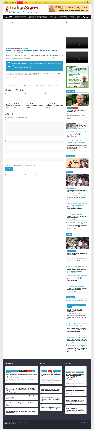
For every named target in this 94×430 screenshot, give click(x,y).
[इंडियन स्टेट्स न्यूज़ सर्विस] (6, 17)
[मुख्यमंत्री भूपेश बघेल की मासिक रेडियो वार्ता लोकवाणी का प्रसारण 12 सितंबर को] (77, 131)
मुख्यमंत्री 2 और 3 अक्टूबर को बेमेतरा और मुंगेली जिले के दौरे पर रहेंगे (76, 110)
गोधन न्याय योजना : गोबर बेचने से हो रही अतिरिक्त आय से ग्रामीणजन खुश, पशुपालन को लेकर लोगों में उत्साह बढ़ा (77, 350)
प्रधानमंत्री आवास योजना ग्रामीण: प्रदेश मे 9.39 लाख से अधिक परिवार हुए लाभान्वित (21, 403)
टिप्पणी (6, 120)
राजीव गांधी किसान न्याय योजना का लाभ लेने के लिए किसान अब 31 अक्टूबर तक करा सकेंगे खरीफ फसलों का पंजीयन (77, 310)
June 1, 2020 (32, 67)
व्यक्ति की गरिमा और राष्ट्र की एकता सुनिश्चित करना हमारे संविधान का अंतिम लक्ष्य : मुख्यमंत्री (34, 105)
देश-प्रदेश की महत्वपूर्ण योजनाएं (38, 17)
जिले (10, 17)
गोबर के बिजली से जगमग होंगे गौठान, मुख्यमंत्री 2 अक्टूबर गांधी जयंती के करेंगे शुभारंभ (81, 125)
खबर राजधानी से (9, 48)
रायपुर (21, 48)
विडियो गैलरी (63, 17)
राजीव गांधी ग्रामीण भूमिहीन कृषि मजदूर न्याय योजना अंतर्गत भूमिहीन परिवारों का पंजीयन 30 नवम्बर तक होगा (77, 339)
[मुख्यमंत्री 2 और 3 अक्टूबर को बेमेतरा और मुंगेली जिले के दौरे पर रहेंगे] (77, 94)
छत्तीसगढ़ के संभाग (20, 17)
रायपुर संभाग (25, 48)
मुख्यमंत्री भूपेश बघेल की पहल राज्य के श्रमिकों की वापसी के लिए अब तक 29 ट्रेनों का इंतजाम (54, 105)
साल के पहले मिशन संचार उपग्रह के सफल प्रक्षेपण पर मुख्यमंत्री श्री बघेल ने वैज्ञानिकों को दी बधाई (21, 412)
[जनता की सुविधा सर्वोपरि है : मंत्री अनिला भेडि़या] (14, 395)
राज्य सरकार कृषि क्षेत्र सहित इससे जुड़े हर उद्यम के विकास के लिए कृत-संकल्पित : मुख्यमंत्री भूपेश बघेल (50, 374)
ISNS (15, 52)
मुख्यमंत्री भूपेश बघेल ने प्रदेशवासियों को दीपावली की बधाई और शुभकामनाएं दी (13, 104)
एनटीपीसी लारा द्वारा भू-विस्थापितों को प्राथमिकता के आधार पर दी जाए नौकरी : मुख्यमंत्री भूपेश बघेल (51, 408)
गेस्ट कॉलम (69, 188)
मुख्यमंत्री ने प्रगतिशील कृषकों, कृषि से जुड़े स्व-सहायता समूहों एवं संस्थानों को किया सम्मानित (50, 390)
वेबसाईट (6, 157)
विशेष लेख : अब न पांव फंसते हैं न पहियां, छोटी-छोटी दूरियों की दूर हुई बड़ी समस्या (76, 217)
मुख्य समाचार (16, 48)
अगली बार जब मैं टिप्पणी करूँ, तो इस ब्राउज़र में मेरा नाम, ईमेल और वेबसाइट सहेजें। (21, 165)
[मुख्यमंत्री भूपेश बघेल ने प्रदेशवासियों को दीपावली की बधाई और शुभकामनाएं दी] (14, 93)
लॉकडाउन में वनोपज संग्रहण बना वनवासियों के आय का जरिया (46, 85)
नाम (6, 140)
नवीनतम (73, 372)
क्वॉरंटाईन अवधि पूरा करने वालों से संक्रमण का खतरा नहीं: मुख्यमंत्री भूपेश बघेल (19, 85)
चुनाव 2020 (53, 17)
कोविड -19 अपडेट (75, 17)
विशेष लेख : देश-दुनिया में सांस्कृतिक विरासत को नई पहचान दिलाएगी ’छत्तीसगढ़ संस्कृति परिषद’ (76, 207)
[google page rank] (10, 423)
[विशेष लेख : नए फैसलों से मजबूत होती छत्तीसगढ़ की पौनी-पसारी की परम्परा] (77, 175)
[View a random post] (87, 17)
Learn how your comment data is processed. (32, 174)
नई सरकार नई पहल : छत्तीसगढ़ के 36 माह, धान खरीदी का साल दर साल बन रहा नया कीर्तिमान (77, 226)
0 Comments (20, 52)
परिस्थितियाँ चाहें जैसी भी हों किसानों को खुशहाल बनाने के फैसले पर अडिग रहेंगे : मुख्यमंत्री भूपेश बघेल (50, 399)
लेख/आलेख (74, 188)
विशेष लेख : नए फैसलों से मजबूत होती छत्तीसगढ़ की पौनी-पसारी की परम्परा (37, 2)
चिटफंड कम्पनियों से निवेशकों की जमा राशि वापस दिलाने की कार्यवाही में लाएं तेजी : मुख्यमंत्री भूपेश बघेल (21, 375)
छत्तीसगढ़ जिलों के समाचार (23, 370)
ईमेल (6, 148)
